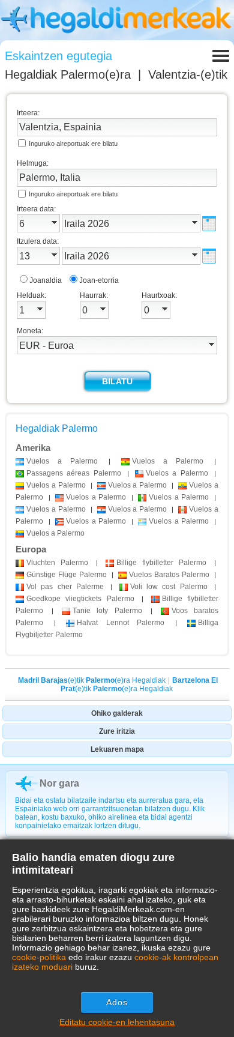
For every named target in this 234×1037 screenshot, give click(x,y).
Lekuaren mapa (117, 749)
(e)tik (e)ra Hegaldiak (92, 680)
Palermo (57, 562)
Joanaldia (45, 280)
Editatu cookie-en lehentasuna (117, 1022)
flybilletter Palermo (161, 562)
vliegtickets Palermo (80, 598)
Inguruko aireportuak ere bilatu (73, 143)
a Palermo (62, 461)
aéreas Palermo (73, 473)
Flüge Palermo (66, 574)
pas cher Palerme (65, 586)
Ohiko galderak (117, 713)
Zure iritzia (117, 731)
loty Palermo (107, 610)
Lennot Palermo (120, 622)
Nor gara (59, 783)
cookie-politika (39, 957)
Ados (117, 1002)
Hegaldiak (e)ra (68, 74)
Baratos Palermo (169, 574)
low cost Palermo (169, 586)
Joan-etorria (99, 280)
